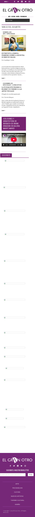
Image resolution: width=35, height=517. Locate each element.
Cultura (17, 492)
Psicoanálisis (17, 488)
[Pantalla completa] (24, 145)
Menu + (6, 1)
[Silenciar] (21, 145)
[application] (14, 139)
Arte (4, 33)
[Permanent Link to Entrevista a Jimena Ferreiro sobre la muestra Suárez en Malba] (14, 43)
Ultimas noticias (16, 85)
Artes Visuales (11, 33)
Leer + (3, 78)
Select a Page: (9, 20)
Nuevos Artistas (17, 496)
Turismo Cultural (17, 500)
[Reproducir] (4, 145)
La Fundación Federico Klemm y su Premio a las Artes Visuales (12, 89)
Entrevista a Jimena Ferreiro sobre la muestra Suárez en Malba (13, 55)
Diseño (17, 504)
